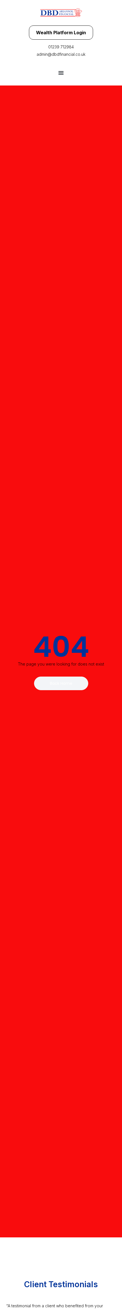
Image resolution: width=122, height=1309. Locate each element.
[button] (61, 73)
